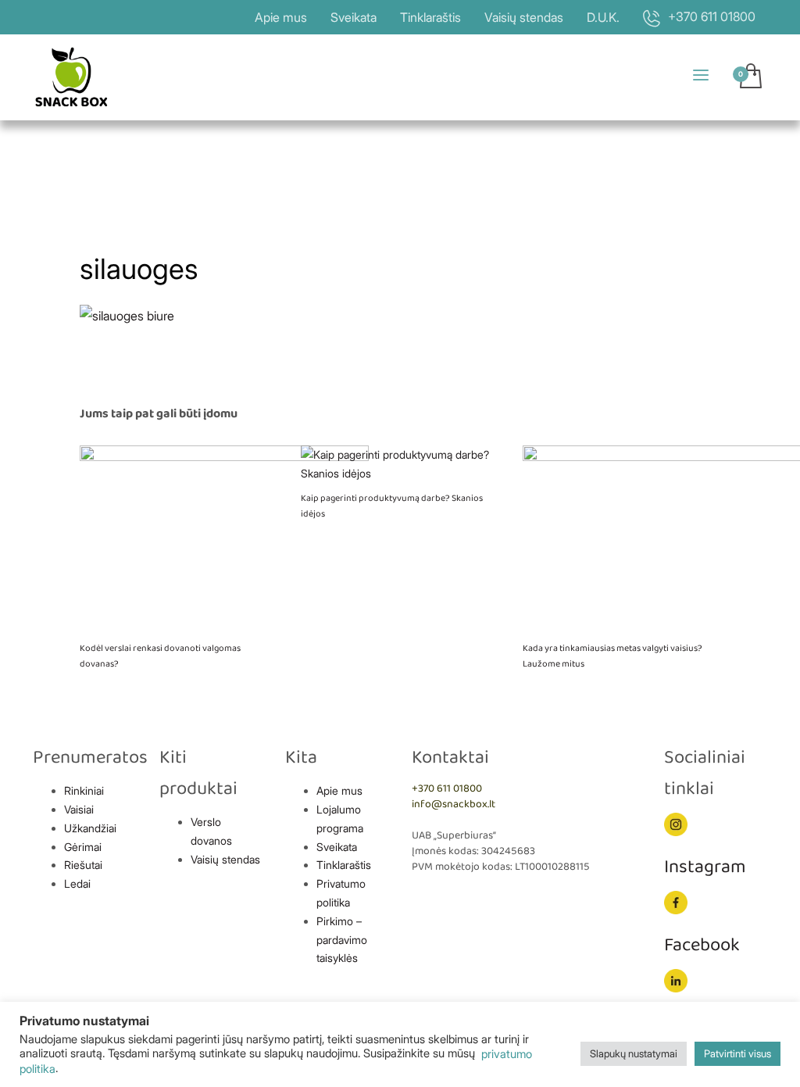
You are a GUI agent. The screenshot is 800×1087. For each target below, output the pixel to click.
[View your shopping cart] (749, 77)
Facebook (702, 945)
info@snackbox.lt (453, 804)
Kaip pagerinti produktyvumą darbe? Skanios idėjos (392, 506)
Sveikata (353, 17)
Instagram (705, 867)
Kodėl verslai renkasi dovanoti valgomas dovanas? (160, 656)
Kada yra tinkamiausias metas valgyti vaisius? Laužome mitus (612, 656)
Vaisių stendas (523, 17)
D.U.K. (603, 17)
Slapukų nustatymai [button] (633, 1053)
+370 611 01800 (447, 789)
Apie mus (281, 17)
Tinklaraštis (430, 17)
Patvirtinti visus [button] (737, 1053)
